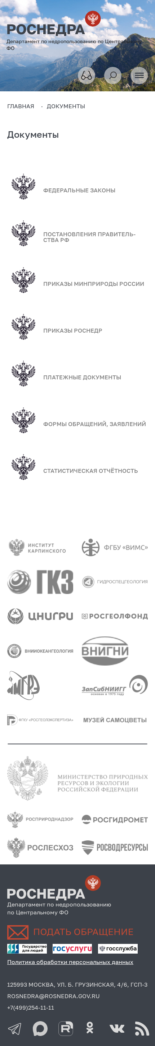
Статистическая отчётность (90, 470)
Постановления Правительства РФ (89, 236)
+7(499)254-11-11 (30, 1007)
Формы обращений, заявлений (94, 424)
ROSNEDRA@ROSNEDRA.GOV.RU (53, 996)
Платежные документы (82, 377)
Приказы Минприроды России (93, 283)
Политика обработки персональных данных (70, 961)
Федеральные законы (79, 190)
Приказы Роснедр (72, 330)
